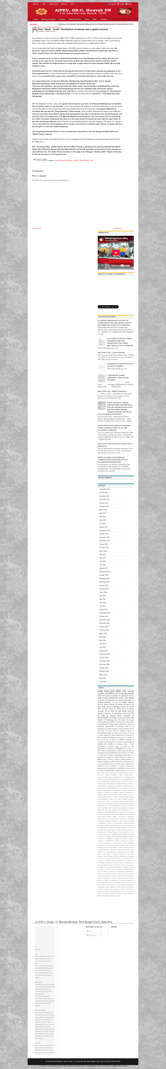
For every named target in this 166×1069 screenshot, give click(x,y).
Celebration (111, 786)
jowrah (109, 876)
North (125, 825)
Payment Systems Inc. (122, 827)
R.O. (109, 834)
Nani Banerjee (118, 823)
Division (119, 742)
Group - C (109, 801)
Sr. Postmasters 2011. (110, 851)
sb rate (110, 889)
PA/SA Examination (103, 827)
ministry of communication (111, 880)
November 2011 (104, 496)
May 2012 (102, 517)
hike (99, 737)
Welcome (129, 860)
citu (113, 869)
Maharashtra (112, 750)
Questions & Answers (104, 757)
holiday (105, 737)
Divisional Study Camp (115, 794)
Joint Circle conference (111, 810)
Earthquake (128, 742)
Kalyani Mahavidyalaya (111, 812)
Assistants (116, 777)
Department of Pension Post (106, 742)
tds (128, 891)
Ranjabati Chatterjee (126, 836)
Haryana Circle (113, 803)
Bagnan (120, 779)
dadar (105, 871)
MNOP (114, 816)
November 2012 (104, 537)
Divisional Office (102, 794)
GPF (119, 799)
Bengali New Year (129, 779)
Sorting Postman (124, 847)
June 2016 (102, 681)
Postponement (101, 832)
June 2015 (102, 644)
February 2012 (104, 506)
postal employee (110, 887)
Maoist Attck (123, 818)
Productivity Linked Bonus (123, 755)
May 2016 (102, 678)
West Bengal (101, 862)
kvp (106, 766)
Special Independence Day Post (119, 849)
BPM (112, 722)
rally (101, 889)
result (128, 768)
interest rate (130, 873)
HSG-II (121, 801)
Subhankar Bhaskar (118, 854)
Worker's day (128, 862)
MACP (110, 748)
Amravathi (100, 777)
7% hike (112, 739)
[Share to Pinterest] (46, 160)
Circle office (130, 722)
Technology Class (112, 720)
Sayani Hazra (117, 843)
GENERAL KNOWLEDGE (106, 726)
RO (100, 836)
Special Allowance (104, 849)
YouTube (122, 4)
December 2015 (104, 664)
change (102, 869)
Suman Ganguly (108, 856)
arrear (111, 865)
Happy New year (102, 803)
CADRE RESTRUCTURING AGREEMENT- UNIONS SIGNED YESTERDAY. (118, 377)
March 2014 (103, 592)
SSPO (116, 759)
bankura (130, 865)
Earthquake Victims (119, 707)
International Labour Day (120, 808)
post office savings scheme (126, 884)
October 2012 (103, 534)
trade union (119, 770)
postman (115, 696)
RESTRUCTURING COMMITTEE (120, 834)
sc (133, 768)
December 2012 (104, 541)
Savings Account (117, 718)
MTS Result (122, 816)
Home (36, 19)
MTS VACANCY (113, 728)
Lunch (127, 814)
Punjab (99, 834)
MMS (109, 816)
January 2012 (103, 503)
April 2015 (102, 637)
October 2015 (103, 657)
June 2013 (102, 561)
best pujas (100, 867)
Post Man (101, 731)
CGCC (130, 781)
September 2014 (104, 613)
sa (98, 739)
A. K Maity (106, 775)
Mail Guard (121, 750)
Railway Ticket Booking (113, 836)
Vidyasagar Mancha (110, 860)
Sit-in (127, 845)
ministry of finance (125, 766)
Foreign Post (117, 796)
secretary (117, 889)
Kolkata (122, 812)
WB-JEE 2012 (121, 860)
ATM (121, 775)
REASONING (102, 733)
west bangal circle (124, 711)
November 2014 (104, 620)
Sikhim (100, 761)
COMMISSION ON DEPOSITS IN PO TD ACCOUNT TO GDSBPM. (120, 365)
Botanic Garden (116, 781)
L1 (126, 812)
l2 (133, 876)
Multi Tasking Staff (126, 728)
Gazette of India (127, 799)
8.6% (99, 775)
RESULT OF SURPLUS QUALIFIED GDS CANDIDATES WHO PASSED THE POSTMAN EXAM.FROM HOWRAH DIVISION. (113, 459)
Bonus (102, 700)
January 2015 (103, 626)
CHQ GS (100, 783)
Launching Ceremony (103, 814)
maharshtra (106, 878)
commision (119, 869)
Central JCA (120, 722)
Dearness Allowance (104, 713)
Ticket (101, 858)
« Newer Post (36, 228)
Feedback (103, 19)
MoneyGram (103, 823)
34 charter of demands (122, 772)
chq (130, 720)
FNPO (130, 724)
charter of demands (116, 761)
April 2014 (102, 596)
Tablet (116, 856)
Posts (90, 931)
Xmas (99, 865)
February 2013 (104, 547)
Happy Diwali (128, 801)
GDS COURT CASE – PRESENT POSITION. (112, 391)
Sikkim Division (109, 704)
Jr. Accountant (124, 810)
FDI (131, 794)
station (112, 891)
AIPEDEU (114, 775)
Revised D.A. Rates (120, 838)
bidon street (112, 867)
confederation (128, 869)
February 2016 (104, 671)
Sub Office (107, 854)
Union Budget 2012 (126, 858)
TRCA (119, 709)
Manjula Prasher (114, 818)
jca (125, 709)
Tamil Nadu (123, 856)
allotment (105, 865)
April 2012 (102, 513)
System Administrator (124, 700)
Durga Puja (113, 724)
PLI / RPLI (131, 753)
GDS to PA (113, 799)
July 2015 (102, 647)
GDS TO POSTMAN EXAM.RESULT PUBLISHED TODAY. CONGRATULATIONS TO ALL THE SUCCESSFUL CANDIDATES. (114, 427)
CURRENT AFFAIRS (124, 739)
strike (112, 711)
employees (124, 696)
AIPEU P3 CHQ (53, 4)
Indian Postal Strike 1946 (104, 808)
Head (120, 803)
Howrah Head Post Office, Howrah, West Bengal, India (74, 160)
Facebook (113, 4)
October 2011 (103, 492)
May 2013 (102, 558)
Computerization (128, 786)
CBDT (124, 781)
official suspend (102, 884)
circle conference (103, 722)
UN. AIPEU (108, 858)
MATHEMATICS (120, 748)
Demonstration (107, 790)
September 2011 (104, 489)
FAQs (95, 19)
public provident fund (122, 887)
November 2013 (104, 578)
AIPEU (111, 693)
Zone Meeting (104, 735)
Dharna (122, 792)
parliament (112, 768)
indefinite (113, 737)
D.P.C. (130, 788)
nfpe (127, 704)
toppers (106, 893)
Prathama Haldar (112, 832)
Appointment (108, 777)
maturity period (123, 878)
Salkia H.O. (125, 840)
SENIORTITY (109, 840)
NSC (110, 823)
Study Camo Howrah (120, 733)
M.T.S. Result (101, 816)
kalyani (100, 766)
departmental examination (124, 871)
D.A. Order (123, 788)
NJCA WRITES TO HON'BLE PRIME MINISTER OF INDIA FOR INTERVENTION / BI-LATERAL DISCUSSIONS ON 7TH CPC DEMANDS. (120, 342)
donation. (100, 873)
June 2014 (102, 602)
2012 (104, 739)
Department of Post (121, 713)
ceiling (132, 867)
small (101, 770)
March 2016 (103, 675)
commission (128, 761)
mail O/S (114, 878)
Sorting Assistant (113, 847)
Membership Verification (111, 821)
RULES (122, 757)
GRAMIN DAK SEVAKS (105, 744)
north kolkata (117, 882)
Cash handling (101, 786)
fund (124, 873)
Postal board (112, 731)
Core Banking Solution (112, 788)
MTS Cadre (101, 750)
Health (125, 803)
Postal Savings (110, 830)
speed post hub (126, 889)
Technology (131, 856)
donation (129, 735)
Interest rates (114, 746)
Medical (101, 821)
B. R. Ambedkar (126, 777)
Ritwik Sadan (102, 759)
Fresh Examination (103, 799)
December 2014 (104, 623)
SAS (110, 759)
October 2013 (103, 575)
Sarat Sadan (56, 27)
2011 (107, 772)
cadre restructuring (117, 735)
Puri (105, 834)
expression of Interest (110, 873)
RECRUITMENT (103, 718)
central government (126, 693)
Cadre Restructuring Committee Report (114, 783)
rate (105, 889)
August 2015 (103, 650)
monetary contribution (126, 880)
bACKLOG (118, 865)
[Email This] (37, 160)
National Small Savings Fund (113, 825)
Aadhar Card (128, 775)
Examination (111, 700)
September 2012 (104, 530)
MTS (130, 748)
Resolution (109, 838)
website (119, 893)
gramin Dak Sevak (107, 764)
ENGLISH (123, 724)
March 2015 (103, 633)
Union (132, 733)
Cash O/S (129, 783)
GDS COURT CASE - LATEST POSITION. (111, 352)
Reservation (101, 838)
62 (131, 772)
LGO (131, 812)
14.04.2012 (129, 770)
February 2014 (104, 589)
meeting (113, 766)
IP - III (108, 805)
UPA (114, 858)
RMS (110, 733)
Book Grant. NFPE (44, 27)
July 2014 (102, 606)
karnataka (128, 876)
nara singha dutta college (105, 882)
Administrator (116, 1061)
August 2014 (103, 609)
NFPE (44, 4)
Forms (87, 19)
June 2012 (102, 520)
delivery (112, 871)
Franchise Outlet (127, 796)
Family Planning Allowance (105, 796)
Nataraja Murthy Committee (120, 715)
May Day (131, 818)
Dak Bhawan (104, 724)
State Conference (123, 851)
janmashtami (102, 876)
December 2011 (104, 499)
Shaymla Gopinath (119, 845)
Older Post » (118, 228)
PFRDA (112, 827)
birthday (119, 867)
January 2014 (103, 585)
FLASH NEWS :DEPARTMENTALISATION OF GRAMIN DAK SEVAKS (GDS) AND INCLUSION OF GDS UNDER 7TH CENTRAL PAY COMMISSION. (115, 322)
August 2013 (103, 568)
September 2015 (104, 654)
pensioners (111, 884)
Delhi (99, 790)
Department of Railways (111, 792)
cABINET (126, 867)
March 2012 (103, 510)
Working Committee (48, 19)
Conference (101, 788)
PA (124, 753)
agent (106, 761)
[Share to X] (42, 160)
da (98, 764)
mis (126, 737)
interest (120, 737)
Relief (129, 757)
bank (124, 865)
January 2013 (103, 544)
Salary (117, 840)
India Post (36, 4)
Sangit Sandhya (126, 759)
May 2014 (102, 599)
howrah (120, 704)
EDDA (125, 794)
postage (101, 887)
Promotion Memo (125, 731)
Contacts (62, 19)
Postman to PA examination (124, 830)
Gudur (115, 801)
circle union (105, 696)
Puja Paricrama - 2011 (126, 832)
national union (102, 768)
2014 (112, 772)
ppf (131, 737)
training (113, 893)
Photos (101, 830)
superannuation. (121, 891)
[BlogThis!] (39, 160)
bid (106, 867)
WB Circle (64, 4)
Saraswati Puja (107, 843)
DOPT (72, 4)
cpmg (99, 871)
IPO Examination (116, 805)
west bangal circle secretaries (110, 895)
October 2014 (103, 616)
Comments (92, 935)
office (124, 882)
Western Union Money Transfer (115, 862)
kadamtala (121, 876)
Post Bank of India (106, 755)
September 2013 (104, 572)
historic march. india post (124, 764)
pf (116, 884)
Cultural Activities (75, 19)
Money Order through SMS (127, 821)
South (132, 847)
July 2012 (102, 523)
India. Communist (127, 805)
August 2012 (103, 527)
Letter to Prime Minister (117, 814)
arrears (123, 720)
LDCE (125, 746)
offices (130, 882)
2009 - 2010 (101, 772)
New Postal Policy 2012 (114, 753)
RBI (116, 757)
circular (108, 869)
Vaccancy (100, 860)
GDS (118, 691)
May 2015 (102, 640)
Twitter (130, 4)
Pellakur (132, 827)
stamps (107, 891)
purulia (132, 887)
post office (121, 768)
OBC (130, 825)
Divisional (129, 792)
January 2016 (103, 668)
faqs (119, 873)
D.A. (116, 702)
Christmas (118, 786)
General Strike (123, 726)
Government (101, 801)
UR (118, 858)
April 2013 (102, 554)
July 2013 (102, 565)
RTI (104, 836)
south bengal (110, 770)
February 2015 (104, 630)
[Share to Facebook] (44, 160)
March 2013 (103, 551)
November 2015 (104, 661)
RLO (132, 834)
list (100, 878)
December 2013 (104, 582)
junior (114, 876)
